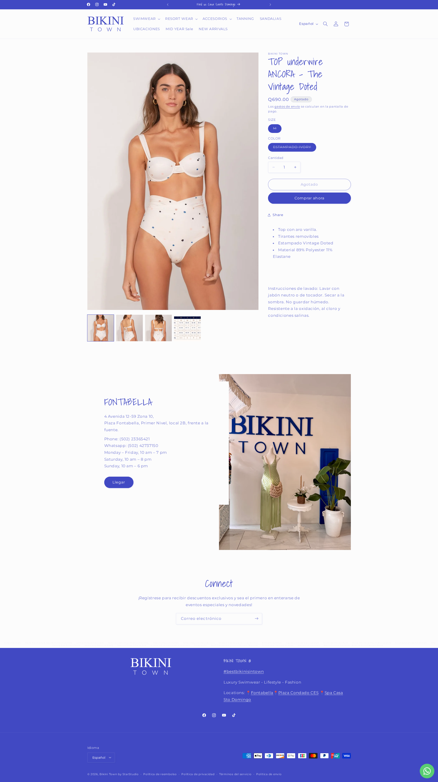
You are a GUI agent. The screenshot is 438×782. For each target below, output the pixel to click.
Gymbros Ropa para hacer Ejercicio (199, 643)
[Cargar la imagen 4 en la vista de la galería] (187, 328)
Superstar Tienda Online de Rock (132, 645)
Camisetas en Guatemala (309, 645)
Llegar (118, 482)
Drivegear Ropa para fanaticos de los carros (238, 643)
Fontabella (262, 693)
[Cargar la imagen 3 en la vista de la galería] (158, 328)
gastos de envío (287, 106)
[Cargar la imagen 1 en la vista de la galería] (100, 328)
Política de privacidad (197, 774)
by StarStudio (128, 774)
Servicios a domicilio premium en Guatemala (128, 643)
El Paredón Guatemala (272, 643)
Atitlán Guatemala (12, 643)
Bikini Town (108, 774)
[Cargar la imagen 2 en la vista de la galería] (129, 328)
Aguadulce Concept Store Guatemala (302, 643)
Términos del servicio (235, 774)
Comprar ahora (309, 198)
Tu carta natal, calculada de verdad (277, 645)
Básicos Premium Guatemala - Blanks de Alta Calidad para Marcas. (354, 645)
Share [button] (278, 215)
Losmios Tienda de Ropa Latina (90, 643)
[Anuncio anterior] (168, 4)
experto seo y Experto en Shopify (99, 645)
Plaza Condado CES (298, 693)
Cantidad (275, 158)
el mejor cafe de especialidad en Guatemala (170, 645)
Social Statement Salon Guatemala (411, 643)
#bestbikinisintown (244, 671)
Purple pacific (200, 645)
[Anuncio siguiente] (270, 4)
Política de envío (269, 774)
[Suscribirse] (256, 618)
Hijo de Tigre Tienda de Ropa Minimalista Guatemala (48, 643)
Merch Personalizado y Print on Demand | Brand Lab (234, 645)
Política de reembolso (160, 774)
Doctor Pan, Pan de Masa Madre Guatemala (371, 643)
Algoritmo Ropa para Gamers (166, 643)
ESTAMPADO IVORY (294, 148)
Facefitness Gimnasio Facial (335, 643)
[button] (146, 19)
